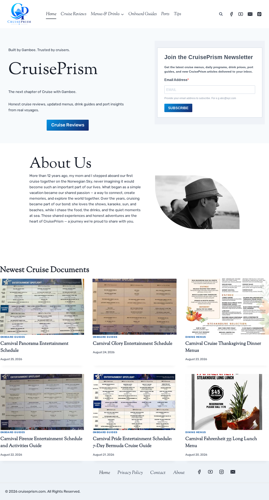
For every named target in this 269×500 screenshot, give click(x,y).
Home (51, 14)
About (179, 472)
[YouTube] (240, 14)
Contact (158, 472)
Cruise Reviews (73, 14)
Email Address (175, 80)
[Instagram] (221, 471)
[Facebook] (231, 14)
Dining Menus (195, 337)
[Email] (250, 14)
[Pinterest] (259, 14)
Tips (177, 14)
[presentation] (42, 307)
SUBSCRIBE (178, 108)
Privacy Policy (130, 472)
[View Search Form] (221, 14)
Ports (165, 14)
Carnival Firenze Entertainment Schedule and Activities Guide (41, 442)
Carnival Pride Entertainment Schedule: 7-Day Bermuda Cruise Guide (132, 442)
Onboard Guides (142, 14)
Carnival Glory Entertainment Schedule (132, 343)
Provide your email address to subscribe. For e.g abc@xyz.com (200, 98)
